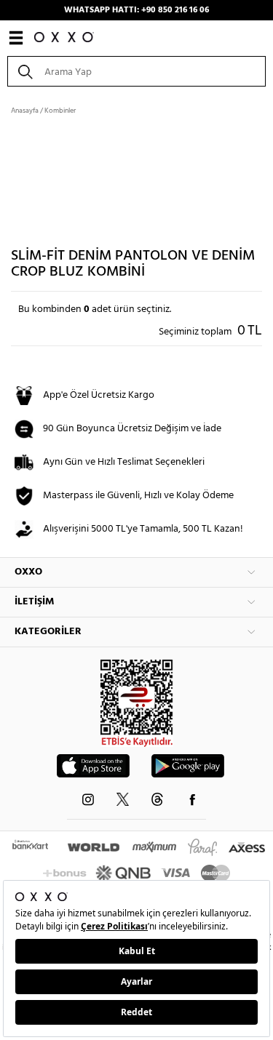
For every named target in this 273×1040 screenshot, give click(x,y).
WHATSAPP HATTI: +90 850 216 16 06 (136, 10)
